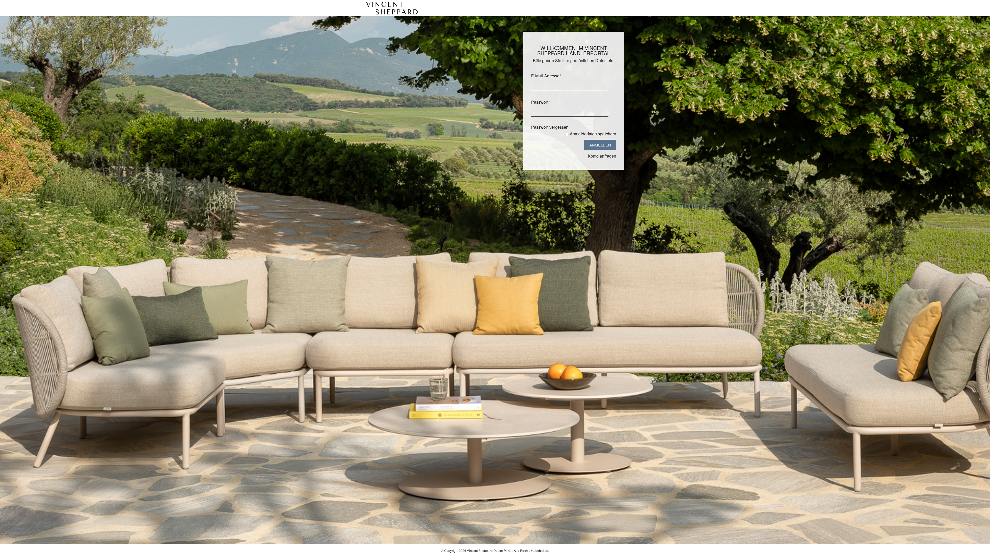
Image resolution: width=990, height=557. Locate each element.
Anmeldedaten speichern (593, 134)
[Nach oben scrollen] (979, 551)
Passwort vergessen (549, 127)
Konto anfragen (602, 156)
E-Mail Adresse (546, 76)
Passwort (540, 102)
